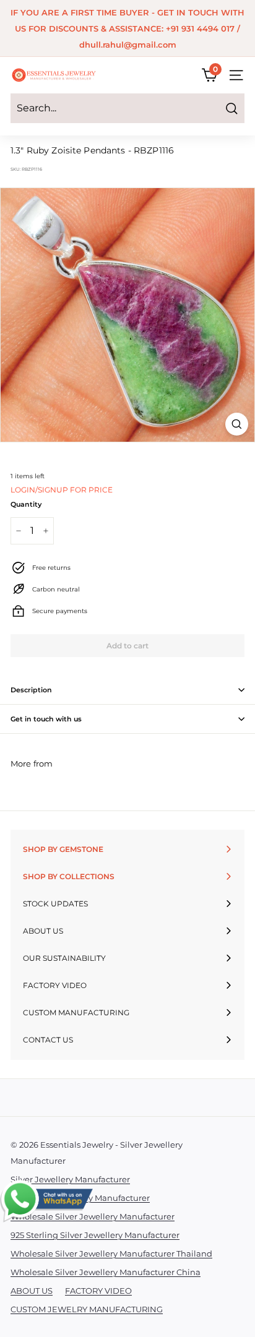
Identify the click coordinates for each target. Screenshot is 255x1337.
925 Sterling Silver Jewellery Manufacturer (95, 1235)
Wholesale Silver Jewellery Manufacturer (93, 1216)
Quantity (26, 504)
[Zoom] (236, 424)
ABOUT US (32, 1291)
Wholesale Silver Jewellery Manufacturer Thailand (111, 1253)
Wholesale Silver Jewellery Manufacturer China (106, 1272)
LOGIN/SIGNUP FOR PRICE (62, 489)
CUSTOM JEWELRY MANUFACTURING (87, 1309)
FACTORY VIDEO (98, 1291)
